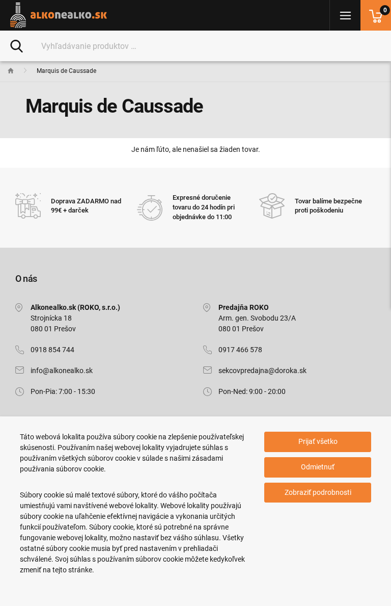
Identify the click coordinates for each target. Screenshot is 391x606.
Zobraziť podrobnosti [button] (318, 492)
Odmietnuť (317, 467)
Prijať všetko (318, 441)
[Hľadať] (16, 45)
